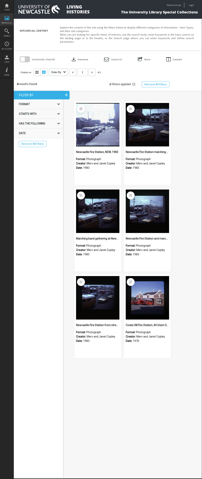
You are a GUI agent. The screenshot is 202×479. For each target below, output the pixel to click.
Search (7, 36)
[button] (113, 59)
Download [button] (79, 59)
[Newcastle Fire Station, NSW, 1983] (97, 124)
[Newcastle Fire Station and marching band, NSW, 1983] (147, 211)
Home (6, 9)
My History (7, 49)
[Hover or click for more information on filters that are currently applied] (133, 84)
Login (6, 62)
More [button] (6, 75)
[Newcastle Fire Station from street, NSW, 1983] (97, 298)
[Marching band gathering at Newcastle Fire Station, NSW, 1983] (97, 211)
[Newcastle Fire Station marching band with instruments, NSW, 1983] (147, 124)
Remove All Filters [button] (155, 84)
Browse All (7, 23)
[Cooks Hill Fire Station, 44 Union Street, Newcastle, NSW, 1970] (147, 298)
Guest (178, 5)
